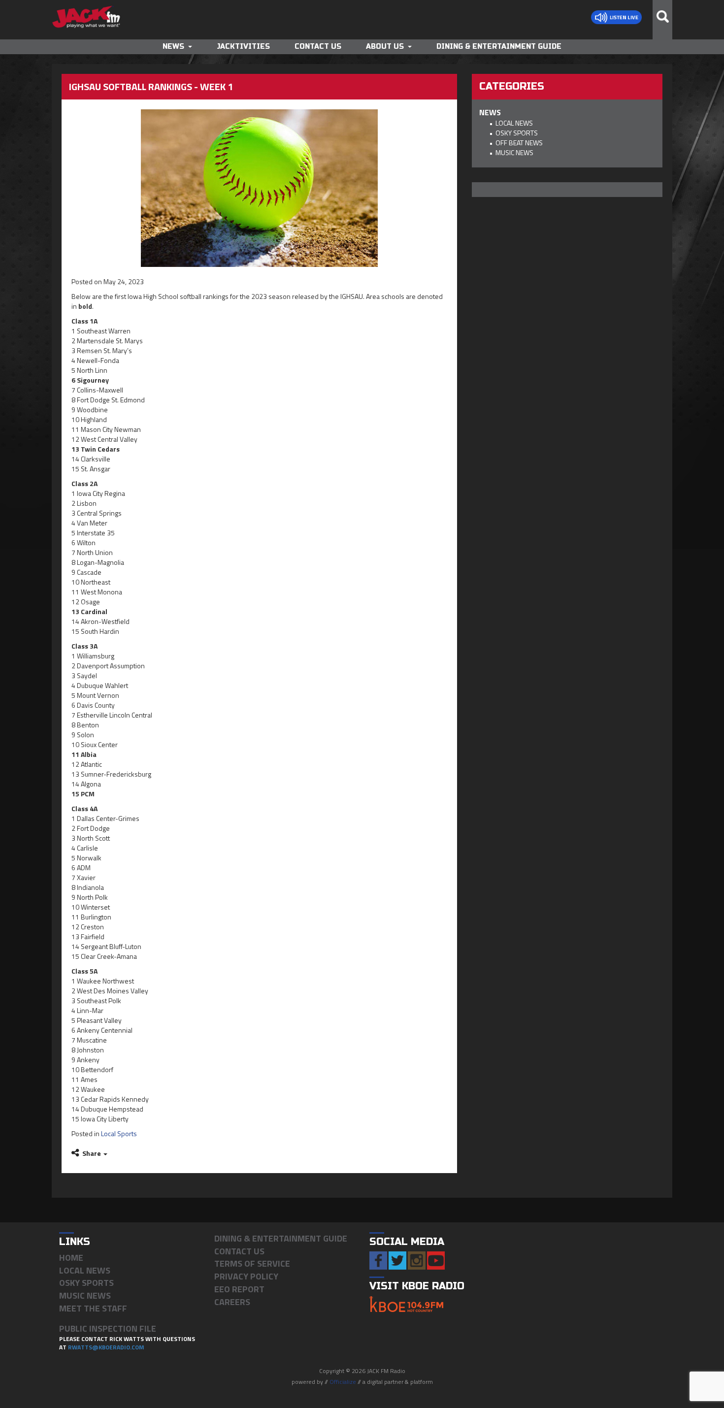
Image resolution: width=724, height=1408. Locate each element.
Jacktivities (243, 46)
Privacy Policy (246, 1276)
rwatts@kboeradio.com (106, 1347)
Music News (514, 152)
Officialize (342, 1381)
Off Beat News (519, 142)
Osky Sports (516, 133)
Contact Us (318, 46)
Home (71, 1257)
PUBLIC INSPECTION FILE (107, 1328)
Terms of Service (252, 1263)
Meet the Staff (93, 1308)
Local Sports (119, 1133)
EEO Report (239, 1289)
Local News (514, 123)
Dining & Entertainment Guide (498, 46)
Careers (232, 1302)
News (173, 46)
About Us (385, 46)
